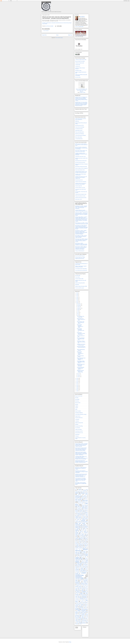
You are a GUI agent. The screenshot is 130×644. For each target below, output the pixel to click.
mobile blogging (79, 563)
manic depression (79, 556)
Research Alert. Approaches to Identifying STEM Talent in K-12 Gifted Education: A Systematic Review (81, 461)
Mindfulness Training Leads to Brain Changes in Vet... (80, 371)
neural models (77, 571)
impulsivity (78, 546)
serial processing (77, 600)
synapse (76, 607)
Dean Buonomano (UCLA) (79, 125)
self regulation (80, 597)
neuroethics (78, 572)
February (78, 375)
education (76, 529)
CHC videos (86, 514)
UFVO (86, 619)
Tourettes (84, 618)
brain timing (82, 510)
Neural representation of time (80, 169)
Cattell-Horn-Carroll (77, 512)
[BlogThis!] (58, 26)
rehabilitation (84, 591)
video (79, 620)
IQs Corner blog (77, 77)
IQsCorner (81, 91)
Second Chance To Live (79, 432)
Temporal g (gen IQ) (78, 185)
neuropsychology (79, 575)
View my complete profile (79, 26)
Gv (82, 542)
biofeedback (76, 498)
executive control (78, 532)
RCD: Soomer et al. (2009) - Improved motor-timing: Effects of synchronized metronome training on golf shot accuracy (81, 240)
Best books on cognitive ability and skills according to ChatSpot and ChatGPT (80, 468)
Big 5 (86, 497)
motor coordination (78, 564)
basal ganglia (77, 496)
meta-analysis (85, 559)
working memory (82, 622)
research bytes (77, 592)
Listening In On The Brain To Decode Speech (81, 344)
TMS (81, 618)
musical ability (82, 569)
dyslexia (84, 528)
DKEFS (86, 525)
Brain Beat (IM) (77, 275)
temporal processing (81, 610)
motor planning (83, 566)
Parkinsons (77, 582)
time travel (86, 617)
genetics (86, 538)
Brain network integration (81, 507)
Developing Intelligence (79, 412)
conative (78, 519)
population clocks (78, 585)
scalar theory (77, 596)
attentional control (84, 493)
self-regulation (82, 598)
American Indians (77, 491)
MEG (82, 557)
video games (84, 620)
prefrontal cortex (78, 586)
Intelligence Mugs (82, 92)
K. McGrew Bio (77, 64)
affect (84, 489)
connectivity (76, 520)
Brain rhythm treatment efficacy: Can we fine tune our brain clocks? (81, 151)
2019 (77, 298)
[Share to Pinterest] (61, 26)
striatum (76, 606)
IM (82, 545)
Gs (85, 541)
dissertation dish (81, 525)
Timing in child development (79, 250)
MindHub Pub (83, 562)
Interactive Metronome (79, 417)
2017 (77, 301)
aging (87, 489)
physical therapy (78, 584)
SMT (87, 602)
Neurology (76, 573)
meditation (77, 557)
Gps (80, 540)
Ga (76, 536)
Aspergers (83, 492)
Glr (84, 539)
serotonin (83, 600)
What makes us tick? (78, 199)
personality (77, 583)
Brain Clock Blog (80, 502)
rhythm (81, 593)
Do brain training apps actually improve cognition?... (80, 368)
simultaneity (76, 602)
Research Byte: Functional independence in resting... (80, 326)
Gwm (85, 542)
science (76, 597)
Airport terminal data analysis (80, 356)
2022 (77, 294)
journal (83, 554)
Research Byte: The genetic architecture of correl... (81, 319)
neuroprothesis (77, 574)
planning (87, 584)
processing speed (80, 587)
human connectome (79, 544)
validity (76, 620)
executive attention (83, 531)
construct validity (77, 521)
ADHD (80, 489)
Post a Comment (46, 30)
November (79, 305)
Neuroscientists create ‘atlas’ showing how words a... (80, 322)
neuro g (81, 571)
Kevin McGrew (82, 16)
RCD (86, 589)
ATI (86, 492)
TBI (85, 607)
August (78, 309)
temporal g (77, 609)
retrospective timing (85, 592)
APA (86, 491)
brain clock (85, 500)
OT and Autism (77, 427)
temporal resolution (77, 611)
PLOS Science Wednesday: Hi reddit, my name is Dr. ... (81, 333)
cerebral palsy (79, 513)
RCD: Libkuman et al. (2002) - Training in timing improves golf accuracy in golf (81, 223)
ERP (82, 530)
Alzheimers (84, 490)
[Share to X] (59, 26)
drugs (82, 527)
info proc (86, 546)
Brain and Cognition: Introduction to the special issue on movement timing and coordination (81, 148)
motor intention (85, 565)
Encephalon (77, 530)
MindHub (78, 562)
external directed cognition (79, 534)
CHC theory (80, 514)
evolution (85, 530)
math (85, 556)
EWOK (76, 531)
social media (85, 603)
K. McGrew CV (77, 66)
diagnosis (84, 524)
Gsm (76, 542)
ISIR (77, 554)
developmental (77, 524)
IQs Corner (80, 553)
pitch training (83, 584)
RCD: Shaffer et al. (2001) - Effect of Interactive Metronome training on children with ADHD (81, 236)
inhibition (85, 547)
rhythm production (84, 594)
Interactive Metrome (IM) (79, 278)
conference (84, 519)
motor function (85, 564)
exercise (82, 533)
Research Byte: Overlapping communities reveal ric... (80, 330)
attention (77, 493)
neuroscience (78, 576)
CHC (83, 513)
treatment (79, 619)
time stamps (82, 617)
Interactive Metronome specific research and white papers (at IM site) (81, 210)
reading (82, 590)
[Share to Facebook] (60, 26)
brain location (85, 506)
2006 (77, 390)
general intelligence (83, 537)
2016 (77, 302)
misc (87, 562)
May (78, 313)
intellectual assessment (78, 548)
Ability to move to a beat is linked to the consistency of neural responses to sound (81, 144)
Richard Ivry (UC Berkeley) (79, 133)
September (79, 308)
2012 (77, 382)
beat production (77, 497)
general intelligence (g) (79, 538)
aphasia (76, 492)
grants (77, 541)
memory (86, 557)
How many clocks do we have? (80, 162)
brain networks (85, 508)
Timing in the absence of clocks (80, 195)
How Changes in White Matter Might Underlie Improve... (81, 362)
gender (77, 537)
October (78, 306)
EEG (81, 529)
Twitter (83, 619)
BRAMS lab (77, 121)
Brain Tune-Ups (77, 402)
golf (75, 540)
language (86, 554)
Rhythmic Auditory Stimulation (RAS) (81, 286)
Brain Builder (77, 399)
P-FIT (76, 580)
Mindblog (76, 424)
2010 (77, 385)
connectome (83, 520)
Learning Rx (77, 419)
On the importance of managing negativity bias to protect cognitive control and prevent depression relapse (80, 479)
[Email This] (57, 26)
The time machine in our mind (80, 187)
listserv (83, 555)
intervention (77, 552)
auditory (79, 494)
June (78, 312)
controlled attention (85, 521)
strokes (80, 606)
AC (75, 489)
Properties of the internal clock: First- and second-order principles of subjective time (81, 177)
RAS (83, 589)
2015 (77, 378)
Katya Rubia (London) (78, 130)
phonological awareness (84, 583)
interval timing (82, 551)
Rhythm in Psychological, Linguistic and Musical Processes (80, 266)
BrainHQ (76, 404)
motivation (85, 563)
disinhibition (76, 525)
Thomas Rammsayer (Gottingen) (80, 135)
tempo (86, 608)
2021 (77, 295)
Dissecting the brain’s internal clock (81, 160)
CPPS (77, 522)
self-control (76, 598)
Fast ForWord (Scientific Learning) (80, 414)
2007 (77, 389)
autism (85, 495)
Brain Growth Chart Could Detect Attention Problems (81, 359)
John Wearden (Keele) (79, 128)
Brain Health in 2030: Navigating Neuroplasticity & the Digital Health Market (80, 483)
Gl (82, 539)
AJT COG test (79, 490)
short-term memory (83, 601)
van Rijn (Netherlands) (78, 138)
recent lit (86, 590)
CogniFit (76, 407)
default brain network (80, 523)
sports (81, 605)
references (78, 591)
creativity (81, 522)
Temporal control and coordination (80, 181)
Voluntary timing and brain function (80, 197)
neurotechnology (79, 578)
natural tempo (77, 570)
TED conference (82, 608)
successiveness (85, 606)
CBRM (82, 512)
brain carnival (77, 500)
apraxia (80, 492)
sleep (80, 602)
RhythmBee (77, 284)
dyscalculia (78, 528)
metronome (77, 560)
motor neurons (77, 566)
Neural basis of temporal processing (81, 166)
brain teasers (77, 510)
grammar (87, 540)
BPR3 (86, 498)
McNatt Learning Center (79, 422)
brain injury (77, 506)
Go (86, 539)
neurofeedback (83, 572)
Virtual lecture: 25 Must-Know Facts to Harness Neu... (81, 342)
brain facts (81, 503)
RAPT (79, 589)
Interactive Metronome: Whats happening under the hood (80, 258)
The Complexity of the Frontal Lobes (80, 317)
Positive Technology (78, 429)
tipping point (77, 618)
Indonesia (82, 546)
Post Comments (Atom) (59, 37)
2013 (77, 381)
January (78, 376)
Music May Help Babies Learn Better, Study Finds (81, 339)
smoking (83, 602)
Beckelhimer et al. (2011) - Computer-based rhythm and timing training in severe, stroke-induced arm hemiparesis (81, 207)
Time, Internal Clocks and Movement (81, 270)
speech (83, 604)
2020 (77, 297)
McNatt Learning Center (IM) (79, 282)
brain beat (85, 499)
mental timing (78, 558)
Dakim (76, 409)
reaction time (77, 590)
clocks (80, 516)
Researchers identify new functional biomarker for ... (81, 347)
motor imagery (79, 565)
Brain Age (76, 397)
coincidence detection (84, 518)
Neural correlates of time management (81, 168)
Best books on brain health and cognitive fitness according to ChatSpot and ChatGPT (81, 471)
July (78, 310)
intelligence (84, 548)
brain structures (78, 499)
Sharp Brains (77, 434)
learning (80, 555)
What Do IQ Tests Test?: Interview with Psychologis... (81, 365)
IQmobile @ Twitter (78, 70)
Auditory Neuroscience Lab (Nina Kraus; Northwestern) (80, 119)
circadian (78, 515)
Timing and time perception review (80, 194)
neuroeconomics (86, 571)
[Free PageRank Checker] (77, 54)
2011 (77, 383)
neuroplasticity (83, 573)
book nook (81, 498)
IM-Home (86, 545)
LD (77, 555)
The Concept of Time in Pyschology (81, 268)
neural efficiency (83, 570)
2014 (77, 379)
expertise (85, 533)
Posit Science (85, 585)
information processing (78, 547)
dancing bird (85, 522)
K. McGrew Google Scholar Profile (80, 59)
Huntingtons (77, 545)
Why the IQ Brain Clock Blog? (80, 61)
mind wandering (85, 561)
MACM (87, 555)
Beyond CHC (82, 497)
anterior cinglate (83, 491)
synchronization (81, 607)
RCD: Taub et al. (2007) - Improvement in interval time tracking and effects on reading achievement (81, 244)
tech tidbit (76, 608)
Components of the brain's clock (80, 156)
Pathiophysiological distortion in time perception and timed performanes (81, 172)
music (82, 568)
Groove (80, 541)
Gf (76, 539)
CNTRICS (84, 516)
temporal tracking (83, 612)
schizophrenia (84, 596)
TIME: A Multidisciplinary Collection (81, 350)
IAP (80, 545)
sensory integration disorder (83, 599)
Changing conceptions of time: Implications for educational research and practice (81, 154)
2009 (77, 386)
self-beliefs (85, 597)
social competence (79, 603)
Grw (83, 541)
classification (82, 515)
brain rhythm (79, 509)
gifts (79, 539)
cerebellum (86, 512)
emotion (85, 529)
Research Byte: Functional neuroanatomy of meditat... (80, 353)
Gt (79, 542)
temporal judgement (84, 609)
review (77, 593)
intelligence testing (77, 549)
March (78, 373)
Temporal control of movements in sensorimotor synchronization (80, 184)
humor (85, 544)
